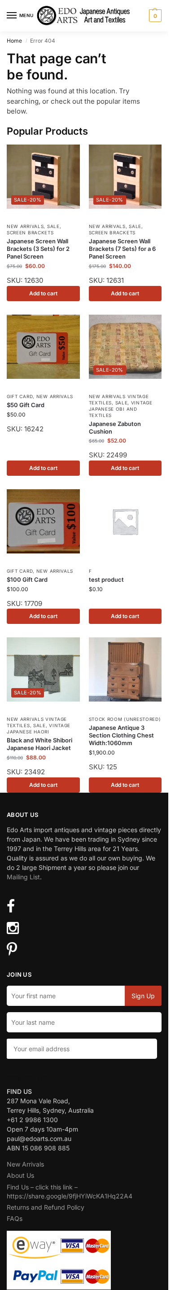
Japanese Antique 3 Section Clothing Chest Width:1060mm (121, 735)
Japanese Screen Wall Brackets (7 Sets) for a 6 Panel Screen (122, 248)
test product (106, 579)
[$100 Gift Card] (43, 521)
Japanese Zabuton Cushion (115, 427)
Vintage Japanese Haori (38, 728)
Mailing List (23, 877)
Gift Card (20, 396)
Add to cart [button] (43, 293)
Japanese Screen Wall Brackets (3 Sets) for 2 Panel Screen (38, 248)
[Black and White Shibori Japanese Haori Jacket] (43, 669)
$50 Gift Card (25, 404)
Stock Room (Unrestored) (125, 719)
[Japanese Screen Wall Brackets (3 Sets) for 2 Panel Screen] (43, 177)
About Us (20, 1175)
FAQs (14, 1218)
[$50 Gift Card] (43, 347)
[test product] (125, 521)
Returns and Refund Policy (45, 1207)
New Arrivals (25, 226)
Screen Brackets (30, 232)
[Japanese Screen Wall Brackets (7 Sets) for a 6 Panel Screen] (125, 177)
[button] (154, 15)
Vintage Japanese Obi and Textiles (121, 409)
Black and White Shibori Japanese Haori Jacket (39, 744)
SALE (53, 226)
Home (14, 40)
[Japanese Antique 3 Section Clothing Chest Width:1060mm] (125, 669)
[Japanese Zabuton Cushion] (125, 347)
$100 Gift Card (27, 579)
